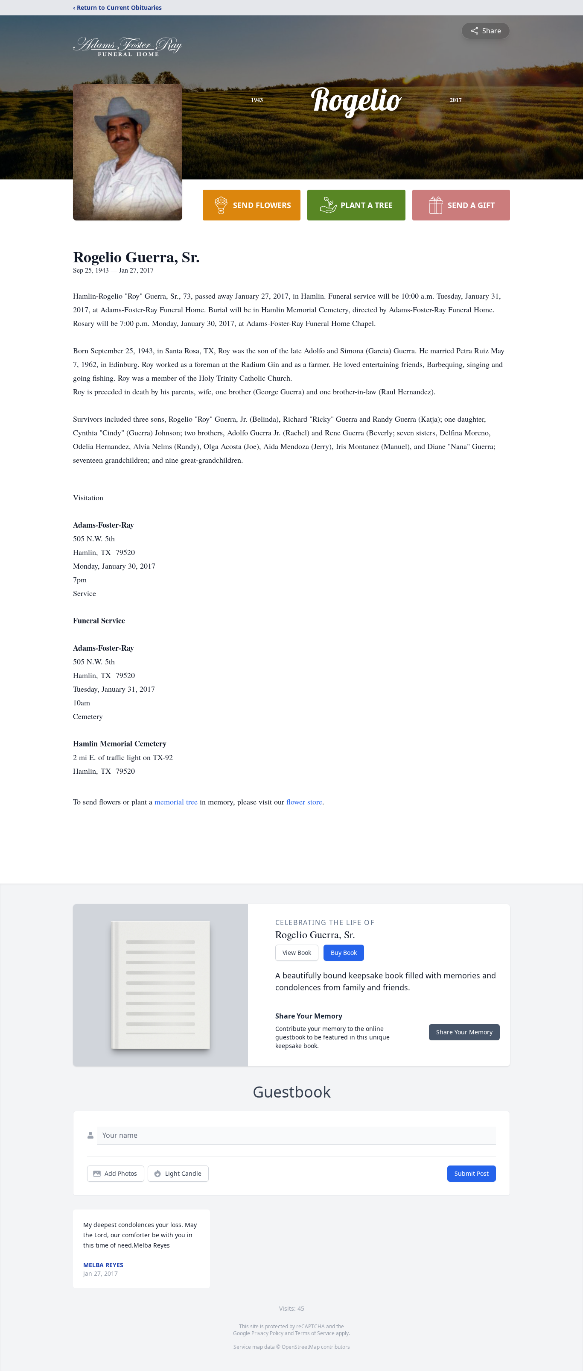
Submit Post (472, 1173)
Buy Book (344, 952)
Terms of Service (315, 1333)
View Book (297, 952)
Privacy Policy (267, 1333)
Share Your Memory (464, 1032)
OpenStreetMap (301, 1346)
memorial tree (176, 801)
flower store (304, 801)
